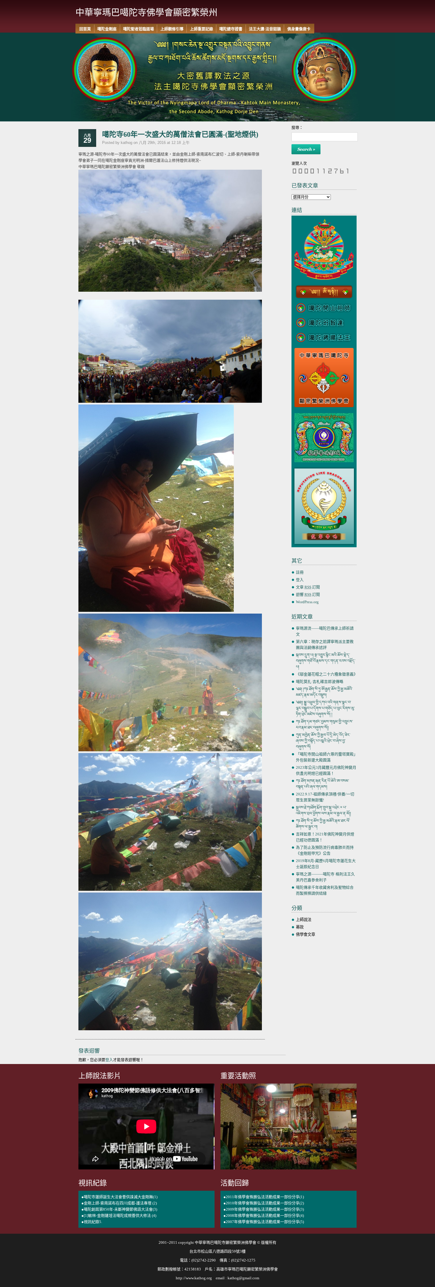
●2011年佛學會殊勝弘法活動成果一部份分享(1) (263, 1197)
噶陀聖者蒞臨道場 (138, 29)
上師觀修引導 (171, 29)
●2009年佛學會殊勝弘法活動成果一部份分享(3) (263, 1209)
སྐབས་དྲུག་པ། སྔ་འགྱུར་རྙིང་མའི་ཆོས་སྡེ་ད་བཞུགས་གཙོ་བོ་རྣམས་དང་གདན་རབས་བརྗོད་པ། (325, 661)
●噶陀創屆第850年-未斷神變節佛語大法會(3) (119, 1209)
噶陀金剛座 (107, 29)
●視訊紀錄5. (91, 1221)
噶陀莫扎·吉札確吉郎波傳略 (319, 681)
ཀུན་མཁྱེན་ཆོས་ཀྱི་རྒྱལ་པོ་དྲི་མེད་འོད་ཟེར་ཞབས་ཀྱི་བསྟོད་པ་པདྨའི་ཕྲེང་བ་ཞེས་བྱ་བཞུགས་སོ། (323, 741)
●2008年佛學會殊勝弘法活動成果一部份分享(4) (263, 1215)
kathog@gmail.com (243, 1278)
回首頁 (85, 29)
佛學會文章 (305, 934)
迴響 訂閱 (308, 594)
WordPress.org (307, 602)
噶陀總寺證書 (230, 29)
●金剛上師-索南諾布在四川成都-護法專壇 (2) (119, 1203)
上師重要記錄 (201, 29)
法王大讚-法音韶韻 (265, 29)
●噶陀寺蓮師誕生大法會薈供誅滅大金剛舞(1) (119, 1197)
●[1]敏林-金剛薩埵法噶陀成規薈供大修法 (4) (118, 1215)
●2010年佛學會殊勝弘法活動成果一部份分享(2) (263, 1203)
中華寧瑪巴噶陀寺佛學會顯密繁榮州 (146, 12)
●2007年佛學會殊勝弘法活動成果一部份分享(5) (263, 1221)
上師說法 (303, 919)
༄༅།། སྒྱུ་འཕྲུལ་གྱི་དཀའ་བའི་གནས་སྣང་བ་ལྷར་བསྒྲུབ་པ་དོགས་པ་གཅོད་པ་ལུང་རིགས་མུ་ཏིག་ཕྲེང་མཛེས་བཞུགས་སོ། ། (325, 708)
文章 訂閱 (308, 587)
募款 (300, 927)
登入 (109, 1059)
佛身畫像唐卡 (298, 29)
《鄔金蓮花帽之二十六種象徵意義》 (326, 674)
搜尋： (297, 127)
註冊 (300, 572)
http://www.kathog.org (194, 1278)
